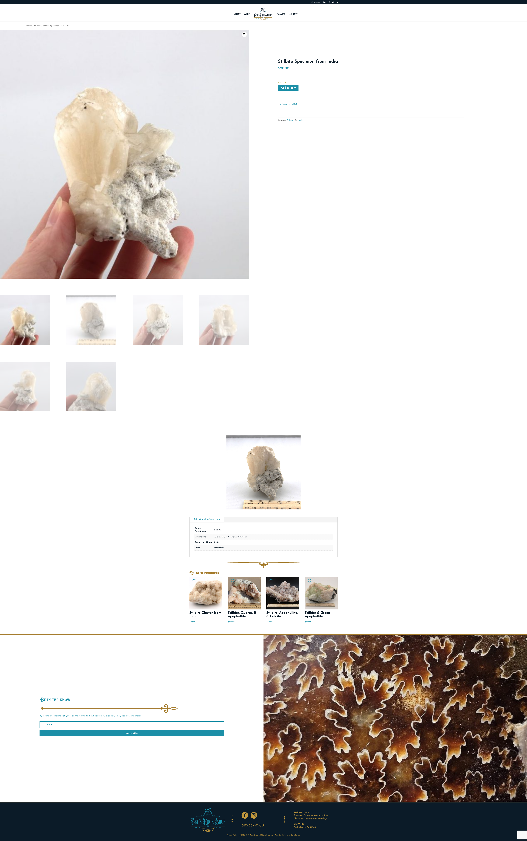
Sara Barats (295, 835)
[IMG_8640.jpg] (263, 509)
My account (315, 2)
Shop (247, 14)
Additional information (207, 519)
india (301, 120)
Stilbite (37, 26)
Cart (324, 2)
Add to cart (288, 88)
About (237, 14)
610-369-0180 (253, 825)
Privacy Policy (232, 835)
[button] (244, 34)
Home (29, 26)
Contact (293, 14)
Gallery (281, 14)
